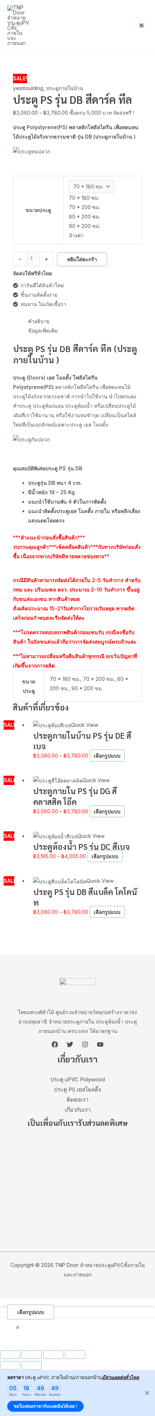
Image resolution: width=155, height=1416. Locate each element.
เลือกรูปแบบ (107, 755)
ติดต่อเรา (77, 1099)
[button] (17, 1327)
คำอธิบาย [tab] (38, 321)
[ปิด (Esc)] (75, 1354)
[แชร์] (53, 1354)
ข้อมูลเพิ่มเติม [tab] (43, 330)
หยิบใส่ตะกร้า (82, 259)
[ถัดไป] (32, 1365)
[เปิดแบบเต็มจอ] (32, 1354)
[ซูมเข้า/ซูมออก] (10, 1354)
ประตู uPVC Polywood (77, 1079)
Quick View (84, 725)
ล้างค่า (76, 235)
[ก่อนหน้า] (10, 1365)
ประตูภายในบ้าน (64, 88)
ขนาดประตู (38, 210)
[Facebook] (55, 1044)
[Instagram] (85, 1044)
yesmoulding (28, 88)
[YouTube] (100, 1044)
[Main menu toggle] (141, 25)
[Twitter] (70, 1044)
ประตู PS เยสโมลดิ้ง (77, 1089)
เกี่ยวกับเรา (77, 1109)
